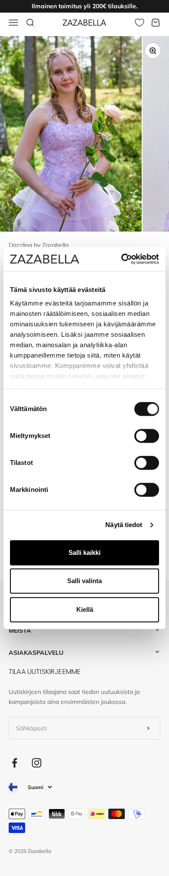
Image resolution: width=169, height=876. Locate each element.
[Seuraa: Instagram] (36, 763)
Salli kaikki (84, 552)
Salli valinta (84, 580)
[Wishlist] (139, 22)
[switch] (146, 436)
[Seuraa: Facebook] (14, 763)
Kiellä (84, 609)
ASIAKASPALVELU (36, 653)
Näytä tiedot (123, 524)
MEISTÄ (20, 630)
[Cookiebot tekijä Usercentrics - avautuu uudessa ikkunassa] (121, 259)
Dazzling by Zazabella (38, 245)
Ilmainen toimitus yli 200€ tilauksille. (84, 6)
